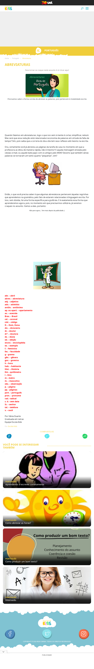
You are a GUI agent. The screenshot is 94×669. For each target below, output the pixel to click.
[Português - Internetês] (47, 585)
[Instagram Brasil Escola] (84, 634)
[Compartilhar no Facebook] (9, 436)
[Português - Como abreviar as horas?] (47, 508)
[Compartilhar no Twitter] (47, 436)
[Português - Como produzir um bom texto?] (47, 546)
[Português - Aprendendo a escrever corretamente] (47, 469)
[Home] (47, 621)
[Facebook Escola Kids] (10, 634)
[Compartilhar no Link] (84, 436)
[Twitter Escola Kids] (47, 634)
